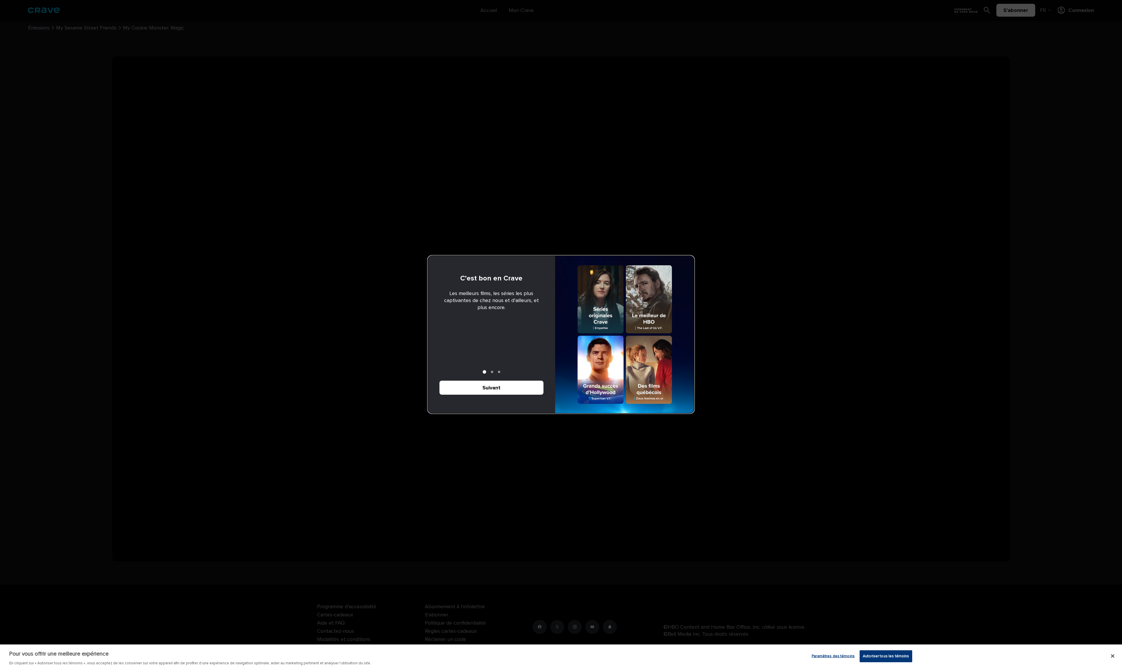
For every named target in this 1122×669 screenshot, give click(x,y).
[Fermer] (1112, 655)
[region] (561, 656)
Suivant (491, 387)
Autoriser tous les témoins (886, 656)
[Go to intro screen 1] (484, 372)
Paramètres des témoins (833, 656)
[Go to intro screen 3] (499, 372)
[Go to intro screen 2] (492, 372)
